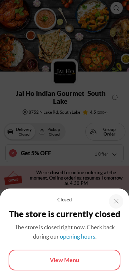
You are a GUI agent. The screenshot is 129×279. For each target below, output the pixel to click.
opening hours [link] (77, 236)
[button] (116, 201)
